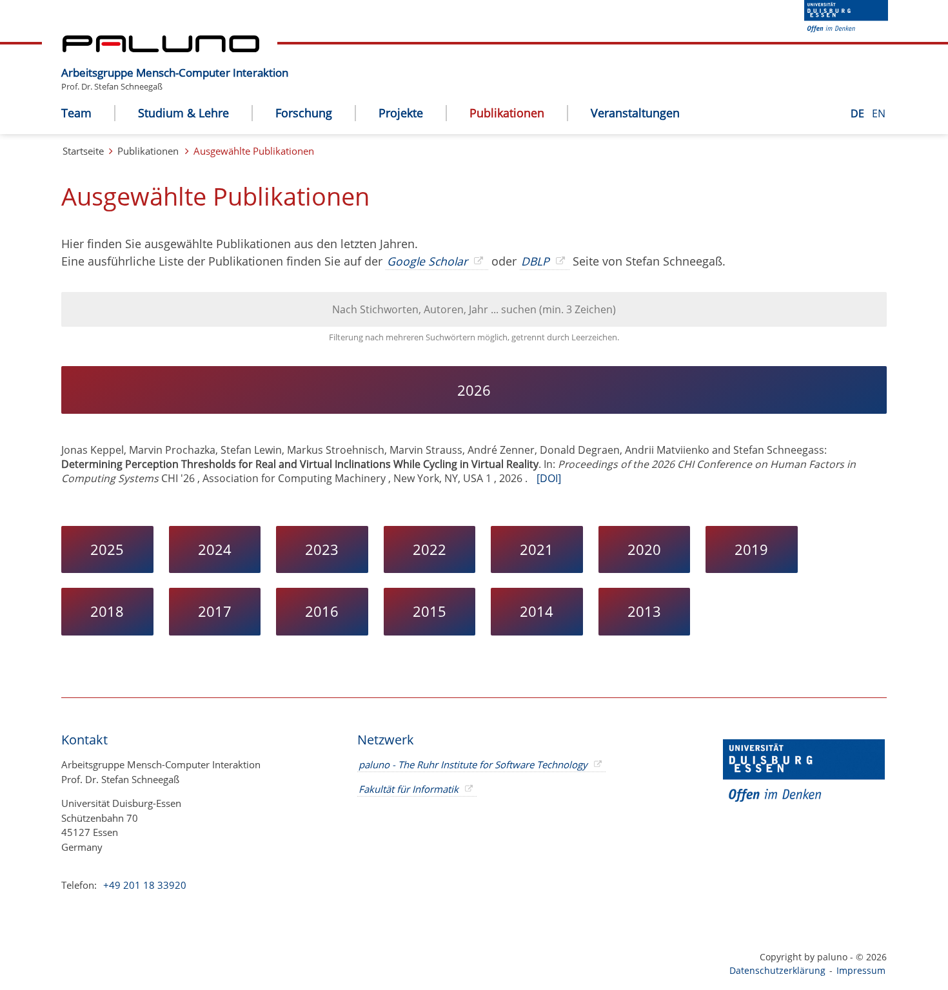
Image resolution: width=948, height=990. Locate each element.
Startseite (83, 150)
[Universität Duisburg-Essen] (846, 28)
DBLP (535, 261)
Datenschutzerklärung (777, 970)
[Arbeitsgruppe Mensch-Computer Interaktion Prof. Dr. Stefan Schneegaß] (294, 62)
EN (878, 113)
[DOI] (549, 478)
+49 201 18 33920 (143, 884)
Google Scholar (427, 261)
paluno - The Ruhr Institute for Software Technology (473, 764)
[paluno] (161, 48)
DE (859, 113)
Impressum (860, 970)
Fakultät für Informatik (409, 788)
